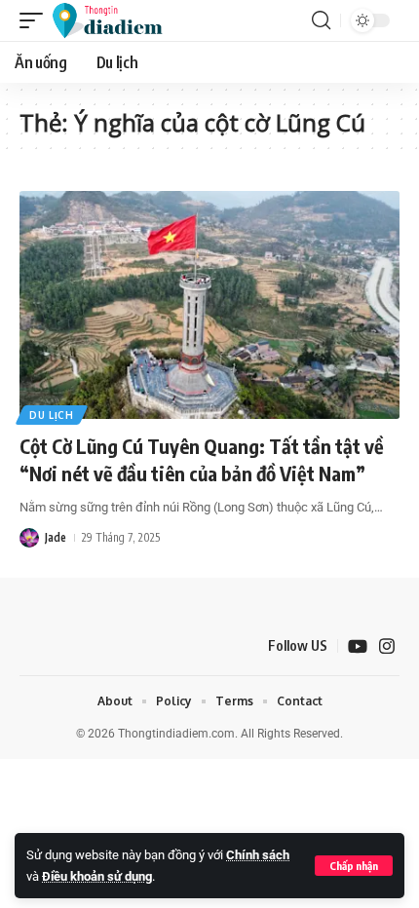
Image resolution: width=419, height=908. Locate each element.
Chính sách (257, 855)
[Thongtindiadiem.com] (116, 20)
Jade (55, 537)
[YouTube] (357, 646)
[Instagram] (387, 646)
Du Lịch (51, 415)
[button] (354, 865)
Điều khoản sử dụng (97, 876)
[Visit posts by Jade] (29, 538)
